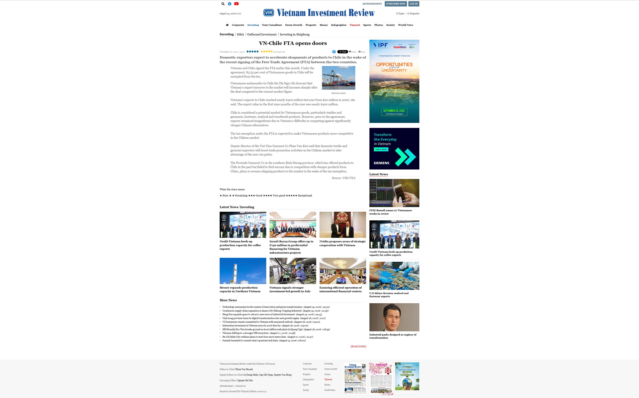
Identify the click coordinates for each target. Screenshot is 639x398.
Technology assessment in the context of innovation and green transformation (262, 306)
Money (324, 24)
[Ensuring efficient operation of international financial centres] (343, 271)
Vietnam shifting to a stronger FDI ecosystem (245, 332)
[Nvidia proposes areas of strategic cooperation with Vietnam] (343, 225)
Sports (367, 24)
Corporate (238, 24)
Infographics (338, 24)
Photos (378, 24)
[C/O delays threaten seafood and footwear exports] (394, 276)
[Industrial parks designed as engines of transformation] (394, 317)
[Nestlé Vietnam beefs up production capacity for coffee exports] (243, 225)
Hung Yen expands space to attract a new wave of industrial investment (258, 314)
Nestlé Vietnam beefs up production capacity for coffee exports (240, 245)
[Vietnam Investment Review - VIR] (319, 21)
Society (390, 24)
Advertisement (372, 3)
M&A (240, 34)
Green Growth (293, 24)
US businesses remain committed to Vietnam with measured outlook (257, 321)
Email (353, 51)
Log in (414, 3)
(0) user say (279, 51)
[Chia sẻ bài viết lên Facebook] (334, 51)
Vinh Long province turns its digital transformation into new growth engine (261, 318)
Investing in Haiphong (295, 34)
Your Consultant (272, 24)
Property (311, 24)
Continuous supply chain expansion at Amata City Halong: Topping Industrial (262, 310)
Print (363, 51)
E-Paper (400, 13)
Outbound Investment (262, 34)
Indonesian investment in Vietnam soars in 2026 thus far (251, 325)
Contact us (241, 385)
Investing (253, 24)
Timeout (355, 24)
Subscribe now (395, 3)
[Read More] (358, 346)
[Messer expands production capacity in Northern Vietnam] (243, 271)
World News (405, 24)
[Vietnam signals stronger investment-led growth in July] (293, 271)
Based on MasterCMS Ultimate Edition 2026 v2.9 (243, 391)
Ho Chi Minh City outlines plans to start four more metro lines (254, 336)
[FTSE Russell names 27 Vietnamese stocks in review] (394, 193)
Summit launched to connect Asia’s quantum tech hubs (250, 340)
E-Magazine (413, 13)
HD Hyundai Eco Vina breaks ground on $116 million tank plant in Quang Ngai (262, 329)
